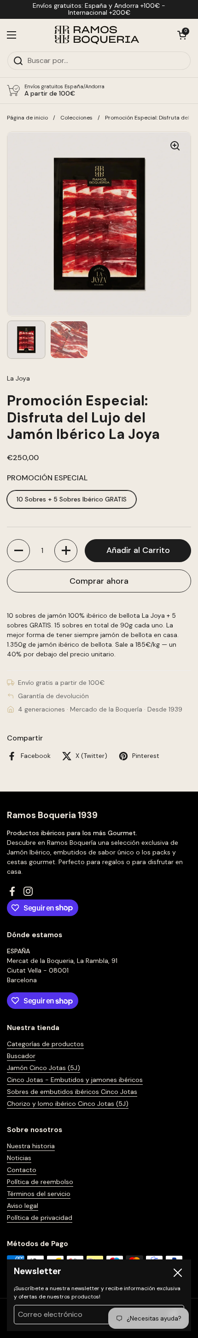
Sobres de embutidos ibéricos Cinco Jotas (72, 1091)
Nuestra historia (31, 1146)
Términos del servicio (38, 1194)
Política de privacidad (39, 1217)
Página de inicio (27, 117)
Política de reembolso (40, 1182)
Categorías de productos (45, 1044)
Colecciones (76, 117)
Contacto (21, 1170)
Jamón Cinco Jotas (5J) (43, 1068)
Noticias (19, 1158)
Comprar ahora (99, 580)
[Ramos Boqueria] (97, 35)
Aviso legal (22, 1205)
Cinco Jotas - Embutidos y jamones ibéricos (75, 1080)
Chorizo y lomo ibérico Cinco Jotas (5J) (67, 1103)
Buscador (21, 1056)
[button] (182, 35)
